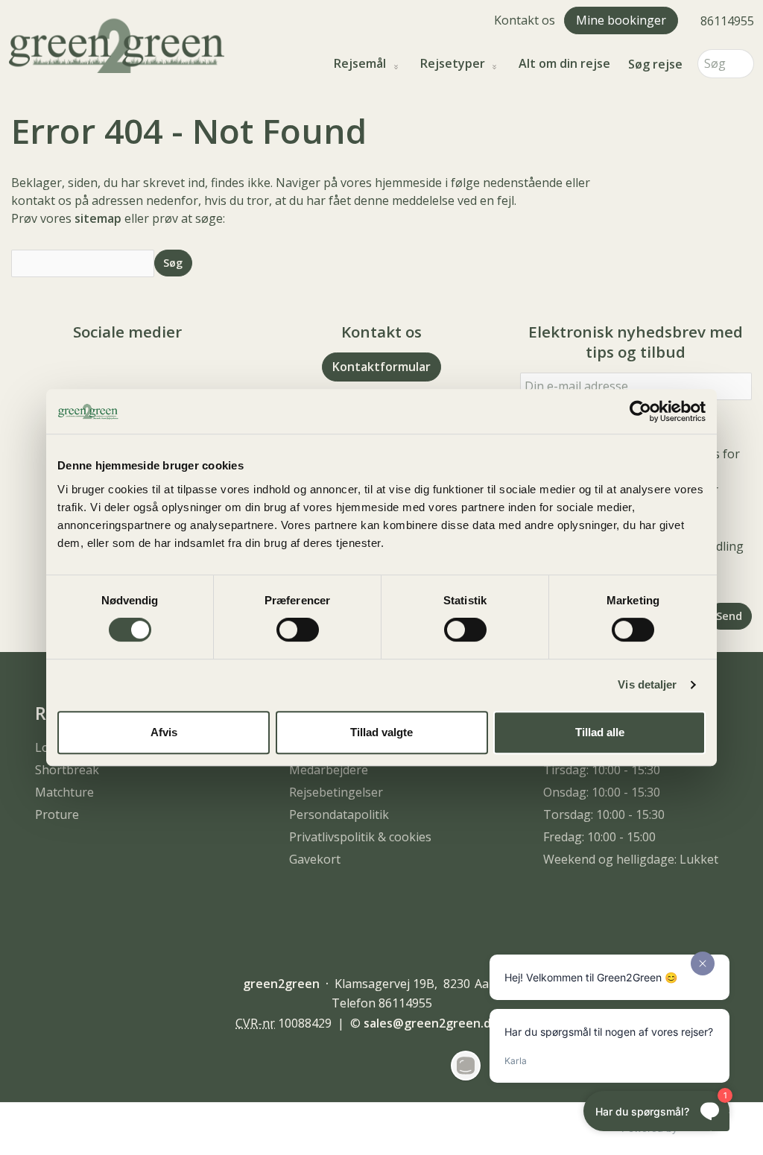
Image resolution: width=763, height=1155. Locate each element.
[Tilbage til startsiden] (116, 44)
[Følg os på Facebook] (112, 373)
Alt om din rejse (564, 64)
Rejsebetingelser (336, 792)
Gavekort (315, 859)
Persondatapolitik (339, 814)
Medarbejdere (328, 770)
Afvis (164, 732)
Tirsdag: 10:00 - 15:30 (601, 770)
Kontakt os (524, 20)
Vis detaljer (647, 684)
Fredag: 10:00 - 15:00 (599, 837)
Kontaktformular (381, 366)
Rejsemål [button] (360, 64)
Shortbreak (67, 770)
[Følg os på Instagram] (142, 373)
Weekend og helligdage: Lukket (630, 859)
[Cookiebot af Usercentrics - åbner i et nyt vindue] (640, 411)
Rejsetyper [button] (452, 64)
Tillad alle (599, 732)
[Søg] (742, 63)
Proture (57, 814)
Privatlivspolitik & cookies (360, 837)
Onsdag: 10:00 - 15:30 (601, 792)
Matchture (64, 792)
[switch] (297, 630)
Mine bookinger (621, 20)
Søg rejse (655, 64)
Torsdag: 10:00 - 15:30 (604, 814)
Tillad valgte (381, 732)
